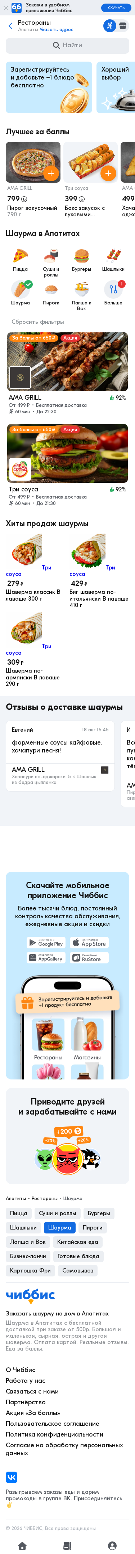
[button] (33, 181)
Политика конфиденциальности (54, 1434)
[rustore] (89, 957)
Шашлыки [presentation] (23, 1228)
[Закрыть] (6, 8)
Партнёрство (26, 1402)
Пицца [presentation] (18, 1213)
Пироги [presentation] (93, 1228)
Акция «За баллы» (33, 1413)
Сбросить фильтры (38, 322)
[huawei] (46, 957)
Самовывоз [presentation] (77, 1270)
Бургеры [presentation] (99, 1213)
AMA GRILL (19, 188)
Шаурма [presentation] (59, 1228)
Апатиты (16, 1199)
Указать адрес (56, 30)
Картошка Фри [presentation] (30, 1270)
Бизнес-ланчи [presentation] (28, 1256)
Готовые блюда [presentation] (78, 1256)
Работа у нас (25, 1381)
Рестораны (45, 1199)
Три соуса (76, 188)
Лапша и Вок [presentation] (28, 1242)
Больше (113, 293)
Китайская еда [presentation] (77, 1242)
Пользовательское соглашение (52, 1424)
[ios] (89, 942)
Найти (72, 45)
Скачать (116, 8)
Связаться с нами (32, 1391)
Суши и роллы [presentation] (57, 1213)
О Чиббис (20, 1370)
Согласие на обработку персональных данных (64, 1449)
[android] (46, 942)
